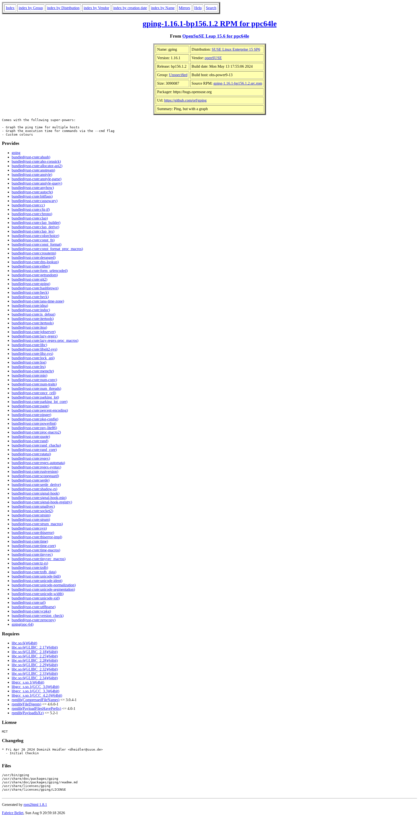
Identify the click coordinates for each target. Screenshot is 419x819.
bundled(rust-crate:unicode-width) (38, 594)
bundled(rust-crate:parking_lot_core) (39, 402)
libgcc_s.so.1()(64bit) (28, 682)
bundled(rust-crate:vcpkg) (31, 611)
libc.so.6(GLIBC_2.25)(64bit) (35, 656)
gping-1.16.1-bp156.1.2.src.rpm (237, 83)
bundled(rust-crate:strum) (31, 519)
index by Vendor (96, 8)
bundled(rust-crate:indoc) (31, 310)
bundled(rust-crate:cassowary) (34, 201)
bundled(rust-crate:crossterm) (34, 253)
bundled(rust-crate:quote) (31, 436)
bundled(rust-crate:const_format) (36, 244)
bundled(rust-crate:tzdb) (30, 567)
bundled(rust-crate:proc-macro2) (36, 432)
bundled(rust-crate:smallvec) (33, 506)
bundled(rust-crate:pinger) (31, 415)
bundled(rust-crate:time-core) (34, 546)
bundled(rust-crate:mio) (29, 375)
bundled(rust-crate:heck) (30, 292)
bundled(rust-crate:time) (30, 541)
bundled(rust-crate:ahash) (31, 157)
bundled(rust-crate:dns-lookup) (35, 262)
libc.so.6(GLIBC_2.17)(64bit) (35, 647)
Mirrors (184, 8)
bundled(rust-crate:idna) (30, 305)
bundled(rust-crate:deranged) (34, 257)
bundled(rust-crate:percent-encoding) (40, 410)
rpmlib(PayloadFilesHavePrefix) (36, 708)
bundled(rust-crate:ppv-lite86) (34, 428)
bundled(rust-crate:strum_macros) (37, 524)
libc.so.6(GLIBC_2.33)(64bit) (35, 674)
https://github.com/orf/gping (185, 100)
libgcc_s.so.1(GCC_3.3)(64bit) (35, 691)
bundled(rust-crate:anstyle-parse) (36, 179)
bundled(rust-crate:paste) (30, 406)
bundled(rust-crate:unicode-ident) (37, 581)
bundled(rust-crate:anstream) (33, 170)
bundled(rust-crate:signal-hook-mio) (39, 498)
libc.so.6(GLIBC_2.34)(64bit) (35, 678)
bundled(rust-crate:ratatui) (31, 454)
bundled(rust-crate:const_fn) (33, 240)
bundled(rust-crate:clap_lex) (33, 231)
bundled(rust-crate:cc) (28, 205)
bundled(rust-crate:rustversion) (35, 471)
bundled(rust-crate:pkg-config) (35, 419)
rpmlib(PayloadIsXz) (28, 713)
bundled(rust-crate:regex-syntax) (36, 467)
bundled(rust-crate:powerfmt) (34, 423)
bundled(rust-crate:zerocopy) (34, 620)
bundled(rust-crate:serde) (30, 480)
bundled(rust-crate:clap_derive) (35, 227)
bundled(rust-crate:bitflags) (32, 196)
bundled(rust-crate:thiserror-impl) (37, 537)
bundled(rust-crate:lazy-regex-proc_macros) (45, 340)
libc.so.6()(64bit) (24, 643)
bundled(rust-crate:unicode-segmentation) (43, 589)
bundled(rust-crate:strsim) (31, 515)
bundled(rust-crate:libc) (29, 345)
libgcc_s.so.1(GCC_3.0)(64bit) (35, 687)
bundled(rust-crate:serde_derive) (36, 485)
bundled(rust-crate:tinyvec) (32, 554)
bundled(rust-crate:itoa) (29, 327)
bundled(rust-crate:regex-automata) (38, 463)
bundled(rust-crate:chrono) (32, 214)
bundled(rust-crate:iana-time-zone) (38, 301)
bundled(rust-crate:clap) (30, 218)
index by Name (163, 8)
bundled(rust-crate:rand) (30, 441)
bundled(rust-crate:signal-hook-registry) (42, 502)
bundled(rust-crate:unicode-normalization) (44, 585)
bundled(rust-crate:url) (29, 602)
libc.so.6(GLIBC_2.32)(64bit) (35, 669)
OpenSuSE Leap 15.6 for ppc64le (215, 36)
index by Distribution (63, 8)
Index (10, 8)
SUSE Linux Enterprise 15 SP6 (236, 49)
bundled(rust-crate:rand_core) (34, 450)
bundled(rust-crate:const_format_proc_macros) (47, 249)
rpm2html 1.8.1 (35, 805)
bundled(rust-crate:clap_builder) (36, 223)
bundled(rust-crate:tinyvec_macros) (38, 559)
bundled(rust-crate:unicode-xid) (36, 598)
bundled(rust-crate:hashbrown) (35, 288)
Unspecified (178, 75)
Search (211, 8)
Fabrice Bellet (12, 813)
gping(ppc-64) (22, 624)
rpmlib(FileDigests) (26, 704)
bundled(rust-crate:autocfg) (32, 192)
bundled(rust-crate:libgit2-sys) (34, 349)
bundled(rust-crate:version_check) (38, 616)
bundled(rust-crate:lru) (29, 367)
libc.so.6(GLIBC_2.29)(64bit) (35, 665)
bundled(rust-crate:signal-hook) (35, 493)
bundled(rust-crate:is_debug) (33, 314)
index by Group (31, 8)
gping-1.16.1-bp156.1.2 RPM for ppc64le (210, 23)
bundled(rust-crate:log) (29, 362)
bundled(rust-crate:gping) (31, 284)
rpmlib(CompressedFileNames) (35, 700)
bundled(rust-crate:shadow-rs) (34, 489)
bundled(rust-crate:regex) (31, 458)
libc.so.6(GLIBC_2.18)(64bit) (35, 652)
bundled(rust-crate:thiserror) (33, 533)
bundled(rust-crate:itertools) (33, 319)
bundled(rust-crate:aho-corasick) (36, 161)
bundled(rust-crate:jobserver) (34, 332)
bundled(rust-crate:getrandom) (35, 275)
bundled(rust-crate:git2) (29, 279)
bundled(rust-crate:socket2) (32, 511)
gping (16, 153)
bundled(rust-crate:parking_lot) (35, 397)
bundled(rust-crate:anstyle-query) (37, 183)
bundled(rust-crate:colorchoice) (35, 236)
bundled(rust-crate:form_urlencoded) (40, 271)
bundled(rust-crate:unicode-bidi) (36, 576)
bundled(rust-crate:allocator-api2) (37, 166)
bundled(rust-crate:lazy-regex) (34, 336)
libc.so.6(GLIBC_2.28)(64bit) (35, 660)
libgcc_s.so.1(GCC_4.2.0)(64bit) (37, 695)
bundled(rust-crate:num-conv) (34, 380)
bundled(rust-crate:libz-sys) (32, 354)
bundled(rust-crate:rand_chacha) (36, 445)
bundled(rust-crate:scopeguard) (35, 476)
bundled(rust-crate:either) (31, 266)
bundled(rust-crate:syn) (29, 528)
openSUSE (213, 58)
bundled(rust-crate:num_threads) (36, 388)
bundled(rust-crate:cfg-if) (31, 209)
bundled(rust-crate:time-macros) (36, 550)
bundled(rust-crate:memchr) (33, 371)
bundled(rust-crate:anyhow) (33, 188)
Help (198, 8)
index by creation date (130, 8)
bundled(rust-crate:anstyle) (32, 174)
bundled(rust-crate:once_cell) (34, 393)
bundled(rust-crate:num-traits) (34, 384)
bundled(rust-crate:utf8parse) (34, 607)
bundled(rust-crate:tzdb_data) (34, 572)
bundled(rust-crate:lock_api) (33, 358)
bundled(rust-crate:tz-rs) (30, 563)
